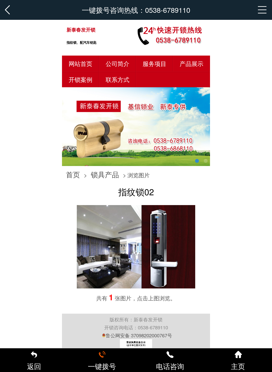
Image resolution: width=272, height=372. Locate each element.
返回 (34, 366)
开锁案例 (80, 79)
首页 (73, 174)
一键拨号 (102, 366)
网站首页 (80, 63)
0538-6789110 (167, 10)
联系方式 (117, 79)
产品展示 (191, 63)
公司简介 (117, 63)
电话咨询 (170, 366)
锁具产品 (105, 174)
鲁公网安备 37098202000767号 (139, 335)
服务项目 (154, 63)
